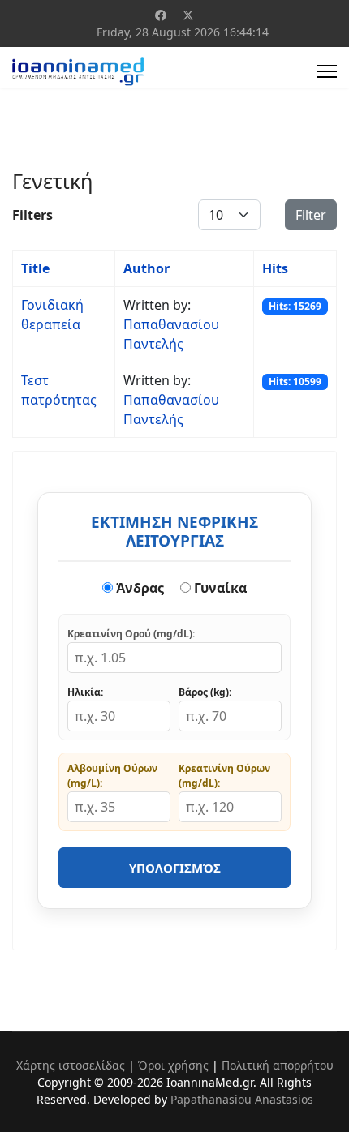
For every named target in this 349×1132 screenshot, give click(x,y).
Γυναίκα (219, 588)
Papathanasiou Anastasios (241, 1099)
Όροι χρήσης (173, 1065)
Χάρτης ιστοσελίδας (70, 1065)
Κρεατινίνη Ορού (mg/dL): (131, 634)
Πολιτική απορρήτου (278, 1065)
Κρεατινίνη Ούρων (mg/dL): (224, 775)
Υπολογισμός (175, 868)
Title (35, 268)
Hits (275, 268)
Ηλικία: (85, 692)
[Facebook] (160, 15)
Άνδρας (138, 588)
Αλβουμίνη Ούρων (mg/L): (112, 775)
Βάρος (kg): (205, 692)
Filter (310, 215)
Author (146, 268)
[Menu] (327, 71)
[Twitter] (188, 15)
